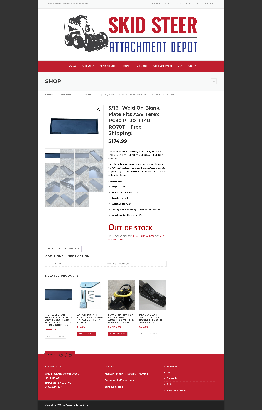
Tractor (126, 65)
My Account (156, 3)
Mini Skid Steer (108, 65)
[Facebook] (61, 354)
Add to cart (86, 334)
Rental (188, 3)
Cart (167, 3)
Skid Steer (88, 65)
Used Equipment (162, 65)
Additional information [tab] (63, 248)
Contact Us (177, 3)
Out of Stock (55, 336)
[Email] (70, 354)
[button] (98, 109)
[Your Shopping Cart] (214, 81)
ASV (161, 236)
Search (192, 65)
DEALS (72, 65)
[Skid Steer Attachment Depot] (131, 34)
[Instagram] (65, 354)
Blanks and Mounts (143, 236)
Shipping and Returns (204, 3)
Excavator (141, 65)
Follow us (52, 354)
